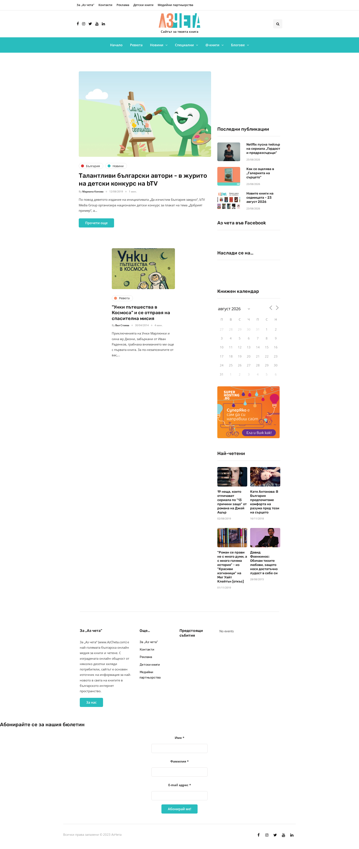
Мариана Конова (92, 191)
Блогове (238, 45)
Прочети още (96, 223)
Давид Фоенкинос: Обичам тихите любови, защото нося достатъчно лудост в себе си (264, 562)
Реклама (123, 5)
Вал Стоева (122, 325)
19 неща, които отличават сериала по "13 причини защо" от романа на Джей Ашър (232, 502)
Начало (116, 45)
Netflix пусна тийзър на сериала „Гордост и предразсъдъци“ (263, 148)
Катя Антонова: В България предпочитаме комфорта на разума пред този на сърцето (264, 502)
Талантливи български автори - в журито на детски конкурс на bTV (143, 179)
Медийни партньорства (175, 5)
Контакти (105, 5)
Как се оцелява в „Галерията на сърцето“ (260, 173)
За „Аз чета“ (85, 5)
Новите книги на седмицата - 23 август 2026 (259, 197)
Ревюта (136, 45)
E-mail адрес (179, 785)
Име (179, 738)
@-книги (212, 45)
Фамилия (179, 761)
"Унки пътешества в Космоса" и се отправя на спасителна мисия (141, 312)
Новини (156, 45)
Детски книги (143, 5)
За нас (91, 702)
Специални (184, 45)
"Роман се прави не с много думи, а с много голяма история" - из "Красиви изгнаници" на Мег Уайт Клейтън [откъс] (232, 566)
